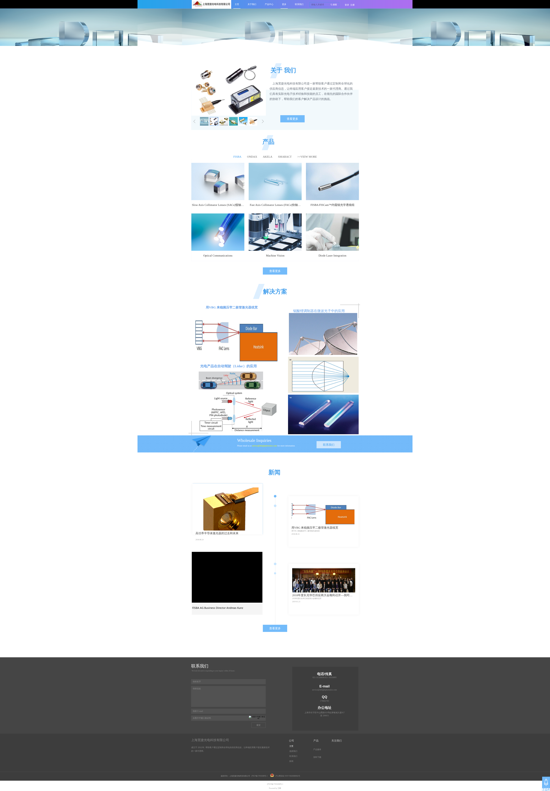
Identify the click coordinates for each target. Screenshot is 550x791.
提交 (259, 725)
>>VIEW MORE (307, 156)
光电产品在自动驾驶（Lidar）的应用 (228, 366)
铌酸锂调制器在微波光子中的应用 (319, 311)
